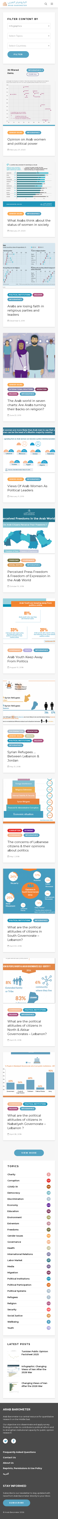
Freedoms (14, 560)
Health (29, 736)
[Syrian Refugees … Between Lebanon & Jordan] (29, 701)
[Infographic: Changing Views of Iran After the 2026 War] (13, 1370)
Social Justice (15, 565)
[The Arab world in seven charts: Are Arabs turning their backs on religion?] (29, 355)
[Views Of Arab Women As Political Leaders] (29, 449)
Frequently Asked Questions (19, 1452)
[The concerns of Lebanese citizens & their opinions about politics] (29, 801)
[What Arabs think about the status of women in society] (29, 184)
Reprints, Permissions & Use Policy (22, 1468)
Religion (38, 295)
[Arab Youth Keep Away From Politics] (29, 620)
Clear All (33, 74)
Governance (28, 560)
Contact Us (9, 1457)
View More (29, 1153)
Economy (29, 831)
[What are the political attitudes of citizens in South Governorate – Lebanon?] (29, 890)
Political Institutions (19, 295)
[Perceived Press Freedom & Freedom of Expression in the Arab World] (29, 530)
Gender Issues (15, 133)
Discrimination (16, 731)
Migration (41, 389)
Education (32, 731)
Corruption (15, 831)
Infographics (34, 70)
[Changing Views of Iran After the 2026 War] (13, 1387)
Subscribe (16, 1502)
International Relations (21, 389)
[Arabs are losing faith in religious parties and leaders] (29, 265)
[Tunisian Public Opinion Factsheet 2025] (13, 1355)
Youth (28, 650)
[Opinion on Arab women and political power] (29, 103)
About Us (8, 1463)
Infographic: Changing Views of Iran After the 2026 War (34, 1369)
